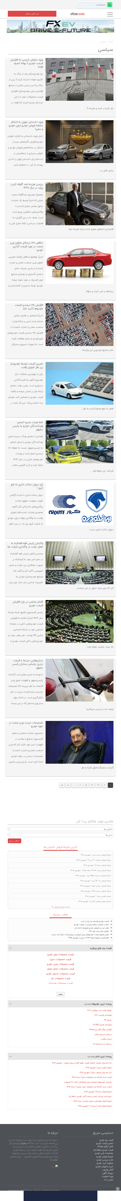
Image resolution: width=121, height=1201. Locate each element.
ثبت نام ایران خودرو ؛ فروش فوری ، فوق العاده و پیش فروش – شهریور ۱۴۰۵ (82, 1062)
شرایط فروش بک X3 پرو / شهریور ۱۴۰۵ (96, 880)
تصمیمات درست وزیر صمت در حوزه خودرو (26, 724)
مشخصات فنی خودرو (103, 1153)
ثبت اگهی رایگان (32, 13)
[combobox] (60, 829)
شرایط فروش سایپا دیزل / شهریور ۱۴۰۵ (96, 854)
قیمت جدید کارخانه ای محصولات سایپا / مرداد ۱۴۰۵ (92, 1077)
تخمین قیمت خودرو (104, 1143)
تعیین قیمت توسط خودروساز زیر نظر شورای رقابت (26, 365)
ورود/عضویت (107, 1176)
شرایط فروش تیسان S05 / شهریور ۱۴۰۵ (96, 891)
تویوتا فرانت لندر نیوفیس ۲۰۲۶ (99, 1010)
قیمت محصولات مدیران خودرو (60, 973)
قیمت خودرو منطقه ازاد (103, 1150)
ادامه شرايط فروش (62, 907)
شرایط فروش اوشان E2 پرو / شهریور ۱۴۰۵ (95, 901)
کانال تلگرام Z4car (105, 1146)
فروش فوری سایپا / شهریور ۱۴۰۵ (98, 896)
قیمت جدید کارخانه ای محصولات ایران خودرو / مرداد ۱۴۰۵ (89, 1086)
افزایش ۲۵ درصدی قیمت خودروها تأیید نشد (29, 307)
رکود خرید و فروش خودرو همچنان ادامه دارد (91, 927)
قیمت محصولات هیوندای (60, 983)
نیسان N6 (108, 1020)
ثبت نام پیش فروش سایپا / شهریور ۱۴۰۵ (96, 1072)
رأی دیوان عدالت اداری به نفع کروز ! (27, 486)
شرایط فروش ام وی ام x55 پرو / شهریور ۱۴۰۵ (93, 875)
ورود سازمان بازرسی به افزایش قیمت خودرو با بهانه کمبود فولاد (26, 63)
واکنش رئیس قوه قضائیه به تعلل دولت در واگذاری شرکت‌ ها (25, 545)
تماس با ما (108, 1180)
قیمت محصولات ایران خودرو (60, 954)
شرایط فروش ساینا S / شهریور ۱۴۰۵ (97, 865)
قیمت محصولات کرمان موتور (60, 969)
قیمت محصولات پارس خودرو (60, 964)
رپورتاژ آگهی (107, 1173)
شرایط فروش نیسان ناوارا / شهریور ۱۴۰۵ (95, 885)
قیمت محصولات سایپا (60, 959)
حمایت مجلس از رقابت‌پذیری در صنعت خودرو (91, 924)
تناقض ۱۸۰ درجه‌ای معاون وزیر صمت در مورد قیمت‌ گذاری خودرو (26, 246)
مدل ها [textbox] (109, 835)
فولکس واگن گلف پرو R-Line (100, 1029)
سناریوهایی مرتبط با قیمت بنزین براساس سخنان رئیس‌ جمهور (27, 664)
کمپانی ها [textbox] (108, 829)
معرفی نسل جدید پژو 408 (99, 931)
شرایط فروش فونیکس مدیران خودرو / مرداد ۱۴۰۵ (92, 1101)
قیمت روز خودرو (106, 1140)
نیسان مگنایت (106, 1039)
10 (68, 785)
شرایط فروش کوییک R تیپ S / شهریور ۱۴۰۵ (93, 860)
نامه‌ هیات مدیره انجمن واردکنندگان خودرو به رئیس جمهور (27, 426)
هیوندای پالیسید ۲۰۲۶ (103, 1015)
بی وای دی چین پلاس (103, 1034)
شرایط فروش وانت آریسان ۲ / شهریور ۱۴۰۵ (95, 1105)
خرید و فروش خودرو (104, 1166)
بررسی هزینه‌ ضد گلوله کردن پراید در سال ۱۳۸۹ (27, 186)
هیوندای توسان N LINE (102, 1024)
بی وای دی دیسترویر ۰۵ (102, 1043)
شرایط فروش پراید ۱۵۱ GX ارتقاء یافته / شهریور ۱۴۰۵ (91, 870)
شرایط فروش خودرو (104, 1156)
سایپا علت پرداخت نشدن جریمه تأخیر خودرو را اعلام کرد (90, 1096)
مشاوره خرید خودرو (104, 1163)
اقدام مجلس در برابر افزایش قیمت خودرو (28, 603)
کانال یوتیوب (107, 1170)
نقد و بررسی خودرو (105, 1160)
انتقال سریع (14, 841)
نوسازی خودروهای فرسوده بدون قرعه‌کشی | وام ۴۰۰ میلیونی (88, 1082)
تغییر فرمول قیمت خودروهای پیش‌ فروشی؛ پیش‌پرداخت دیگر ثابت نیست (80, 934)
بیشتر (60, 994)
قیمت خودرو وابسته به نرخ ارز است (95, 921)
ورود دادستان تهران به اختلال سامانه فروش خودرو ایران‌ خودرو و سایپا (26, 125)
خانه (111, 41)
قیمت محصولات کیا (60, 978)
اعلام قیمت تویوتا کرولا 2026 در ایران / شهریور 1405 (89, 937)
